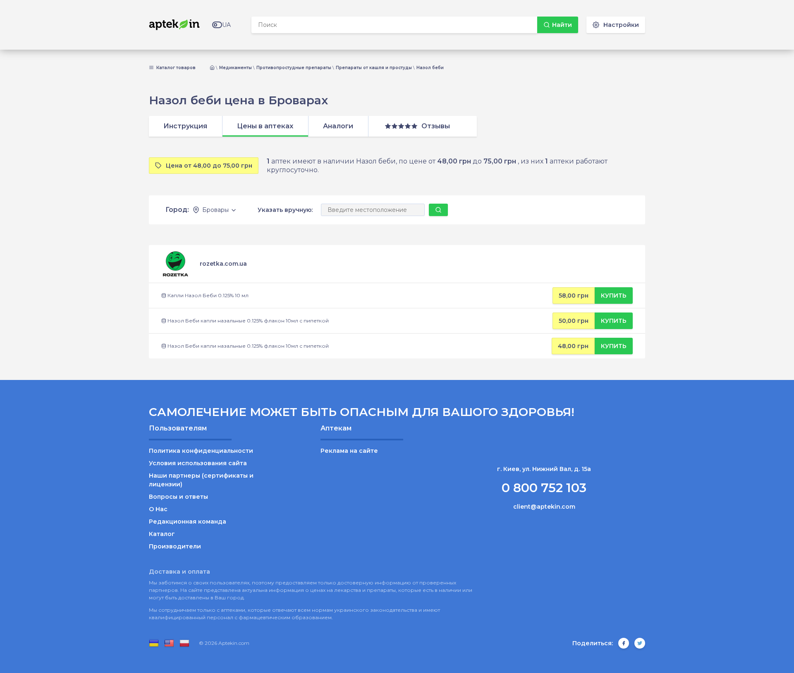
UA (226, 25)
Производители (175, 546)
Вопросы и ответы (178, 496)
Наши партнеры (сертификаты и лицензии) (201, 480)
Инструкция (185, 126)
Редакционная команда (187, 521)
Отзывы (435, 126)
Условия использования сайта (198, 463)
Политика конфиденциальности (201, 450)
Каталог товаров (175, 67)
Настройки (621, 25)
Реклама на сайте (349, 450)
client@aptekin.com (544, 506)
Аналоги (338, 126)
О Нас (158, 509)
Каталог (162, 534)
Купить (614, 295)
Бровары (215, 210)
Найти (562, 25)
